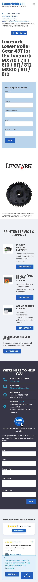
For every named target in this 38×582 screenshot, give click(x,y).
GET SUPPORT (25, 267)
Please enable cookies (19, 388)
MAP (22, 402)
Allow (27, 576)
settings (12, 574)
